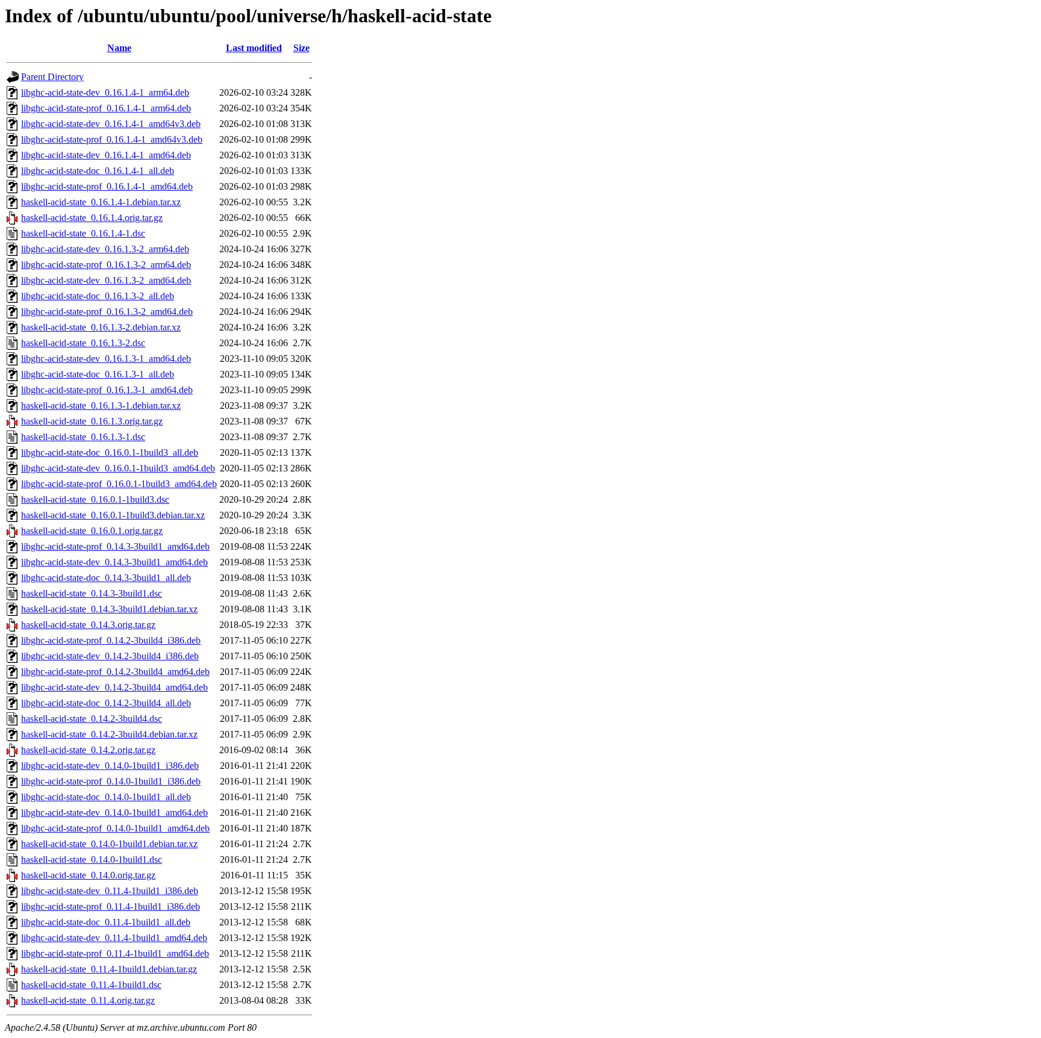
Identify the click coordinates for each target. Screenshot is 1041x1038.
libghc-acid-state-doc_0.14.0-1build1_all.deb (106, 797)
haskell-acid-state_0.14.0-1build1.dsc (91, 859)
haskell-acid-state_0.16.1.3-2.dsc (83, 343)
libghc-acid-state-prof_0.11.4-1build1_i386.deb (110, 906)
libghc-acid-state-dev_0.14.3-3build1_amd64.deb (114, 562)
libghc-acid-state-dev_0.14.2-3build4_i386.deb (110, 656)
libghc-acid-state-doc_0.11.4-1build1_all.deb (105, 922)
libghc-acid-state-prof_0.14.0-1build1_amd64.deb (115, 828)
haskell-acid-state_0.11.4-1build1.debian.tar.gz (109, 969)
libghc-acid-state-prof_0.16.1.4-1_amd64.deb (107, 186)
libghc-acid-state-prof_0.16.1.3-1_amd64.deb (107, 390)
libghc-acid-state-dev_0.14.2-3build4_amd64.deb (114, 687)
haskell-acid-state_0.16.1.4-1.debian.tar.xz (101, 202)
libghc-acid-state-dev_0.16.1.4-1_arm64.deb (105, 92)
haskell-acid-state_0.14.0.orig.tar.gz (88, 875)
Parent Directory (52, 77)
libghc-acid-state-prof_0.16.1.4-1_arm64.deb (106, 108)
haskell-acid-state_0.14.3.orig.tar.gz (88, 625)
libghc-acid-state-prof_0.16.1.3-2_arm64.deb (106, 265)
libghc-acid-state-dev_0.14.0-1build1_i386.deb (110, 765)
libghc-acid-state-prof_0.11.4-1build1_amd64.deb (115, 953)
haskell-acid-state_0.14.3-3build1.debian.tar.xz (109, 609)
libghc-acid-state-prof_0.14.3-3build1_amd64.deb (115, 546)
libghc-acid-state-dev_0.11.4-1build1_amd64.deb (114, 938)
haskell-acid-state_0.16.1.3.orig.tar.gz (92, 421)
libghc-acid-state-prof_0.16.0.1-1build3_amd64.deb (119, 484)
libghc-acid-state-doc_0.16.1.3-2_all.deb (97, 296)
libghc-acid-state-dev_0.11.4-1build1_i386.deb (109, 891)
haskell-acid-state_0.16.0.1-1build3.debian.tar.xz (113, 515)
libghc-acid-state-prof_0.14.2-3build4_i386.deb (111, 640)
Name (119, 48)
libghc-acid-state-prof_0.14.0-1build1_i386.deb (111, 781)
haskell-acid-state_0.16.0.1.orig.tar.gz (92, 531)
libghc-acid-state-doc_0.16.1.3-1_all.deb (97, 374)
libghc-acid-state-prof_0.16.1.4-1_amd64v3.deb (111, 139)
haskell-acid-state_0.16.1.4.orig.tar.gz (92, 218)
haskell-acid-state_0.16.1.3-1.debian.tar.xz (101, 405)
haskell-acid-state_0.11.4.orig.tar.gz (88, 1000)
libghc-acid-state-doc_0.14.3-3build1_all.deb (106, 578)
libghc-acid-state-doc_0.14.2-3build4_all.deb (106, 703)
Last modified (254, 48)
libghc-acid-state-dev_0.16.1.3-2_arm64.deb (105, 249)
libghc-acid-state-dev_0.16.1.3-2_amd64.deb (106, 280)
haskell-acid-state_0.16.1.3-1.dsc (83, 437)
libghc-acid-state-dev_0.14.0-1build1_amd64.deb (114, 812)
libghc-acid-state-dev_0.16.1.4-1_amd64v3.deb (111, 124)
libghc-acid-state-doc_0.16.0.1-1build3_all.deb (109, 452)
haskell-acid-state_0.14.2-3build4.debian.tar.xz (109, 734)
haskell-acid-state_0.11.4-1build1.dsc (91, 985)
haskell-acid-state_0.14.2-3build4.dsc (91, 718)
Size (301, 48)
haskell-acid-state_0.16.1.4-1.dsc (83, 233)
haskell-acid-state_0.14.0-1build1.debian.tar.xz (109, 844)
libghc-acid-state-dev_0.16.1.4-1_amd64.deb (106, 155)
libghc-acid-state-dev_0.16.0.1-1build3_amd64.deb (118, 468)
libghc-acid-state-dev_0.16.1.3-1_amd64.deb (106, 358)
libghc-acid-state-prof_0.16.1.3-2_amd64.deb (107, 311)
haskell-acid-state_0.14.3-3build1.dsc (91, 593)
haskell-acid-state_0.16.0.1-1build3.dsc (95, 499)
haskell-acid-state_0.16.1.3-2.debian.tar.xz (101, 327)
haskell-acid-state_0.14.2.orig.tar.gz (88, 750)
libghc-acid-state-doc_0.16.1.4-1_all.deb (97, 171)
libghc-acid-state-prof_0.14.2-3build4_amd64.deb (115, 672)
